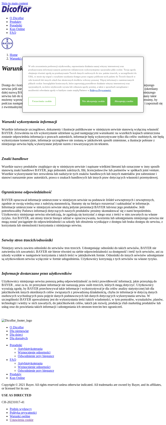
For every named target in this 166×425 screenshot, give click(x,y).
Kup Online (17, 29)
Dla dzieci (16, 334)
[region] (83, 84)
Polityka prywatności (23, 412)
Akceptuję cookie (124, 101)
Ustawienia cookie (42, 101)
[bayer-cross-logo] (7, 48)
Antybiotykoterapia (30, 348)
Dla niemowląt (19, 331)
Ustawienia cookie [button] (21, 420)
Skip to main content (15, 3)
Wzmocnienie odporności (34, 352)
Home (14, 55)
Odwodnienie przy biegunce (36, 356)
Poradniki (16, 25)
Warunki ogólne (20, 58)
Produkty (15, 21)
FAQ (13, 32)
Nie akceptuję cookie (93, 101)
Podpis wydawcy (21, 409)
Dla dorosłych (19, 338)
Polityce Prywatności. (100, 90)
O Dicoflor (17, 18)
